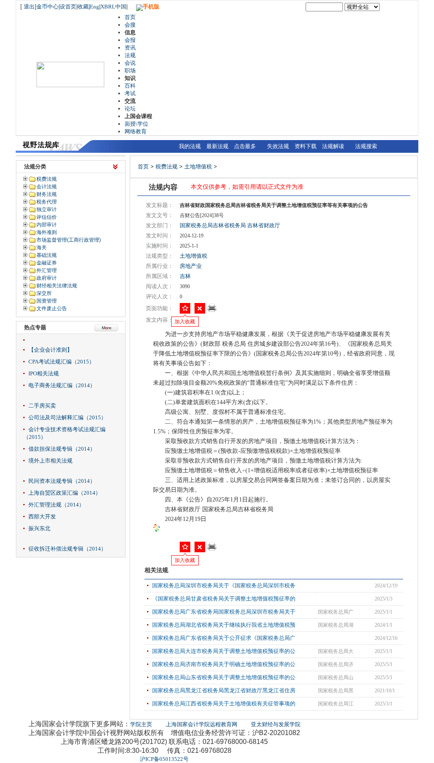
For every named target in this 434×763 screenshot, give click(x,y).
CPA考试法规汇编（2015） (61, 361)
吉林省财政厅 (263, 225)
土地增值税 (198, 166)
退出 (29, 6)
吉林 (185, 276)
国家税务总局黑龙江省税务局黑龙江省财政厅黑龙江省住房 (223, 690)
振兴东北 (39, 528)
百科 (130, 86)
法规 (130, 55)
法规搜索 (366, 146)
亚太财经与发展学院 (275, 724)
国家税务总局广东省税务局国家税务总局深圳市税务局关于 (223, 612)
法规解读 (333, 146)
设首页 (68, 6)
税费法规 (167, 166)
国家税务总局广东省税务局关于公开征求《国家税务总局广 (223, 638)
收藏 (83, 6)
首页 (130, 17)
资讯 (130, 47)
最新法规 (217, 146)
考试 (130, 93)
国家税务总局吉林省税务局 (213, 225)
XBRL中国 (113, 6)
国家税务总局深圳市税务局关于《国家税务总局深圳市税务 (223, 585)
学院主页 (141, 724)
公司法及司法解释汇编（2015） (67, 417)
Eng (94, 6)
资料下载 (306, 146)
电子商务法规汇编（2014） (61, 385)
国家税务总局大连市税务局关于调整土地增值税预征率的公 (223, 651)
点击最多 (245, 146)
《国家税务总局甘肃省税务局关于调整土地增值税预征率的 (223, 598)
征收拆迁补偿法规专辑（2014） (67, 548)
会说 (130, 63)
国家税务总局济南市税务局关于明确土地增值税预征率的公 (223, 664)
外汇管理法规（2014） (56, 504)
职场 (130, 70)
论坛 (130, 108)
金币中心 (47, 6)
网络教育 (136, 131)
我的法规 (190, 146)
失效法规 (278, 146)
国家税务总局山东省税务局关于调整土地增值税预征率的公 (223, 677)
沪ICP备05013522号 (164, 759)
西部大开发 (42, 516)
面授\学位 (136, 124)
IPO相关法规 (43, 373)
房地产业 (191, 266)
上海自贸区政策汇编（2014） (64, 493)
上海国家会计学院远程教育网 (201, 724)
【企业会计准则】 (50, 350)
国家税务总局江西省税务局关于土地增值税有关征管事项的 (223, 703)
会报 (130, 40)
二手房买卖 (42, 405)
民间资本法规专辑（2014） (61, 481)
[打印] (212, 310)
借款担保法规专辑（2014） (61, 449)
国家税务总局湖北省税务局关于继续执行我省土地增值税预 (223, 625)
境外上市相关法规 (50, 460)
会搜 (130, 25)
